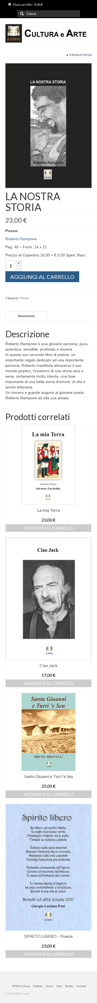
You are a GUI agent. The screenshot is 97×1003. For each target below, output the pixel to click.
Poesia (87, 55)
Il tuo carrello (27, 4)
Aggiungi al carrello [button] (48, 527)
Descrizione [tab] (26, 316)
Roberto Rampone (21, 239)
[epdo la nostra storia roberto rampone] (48, 125)
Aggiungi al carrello (42, 276)
